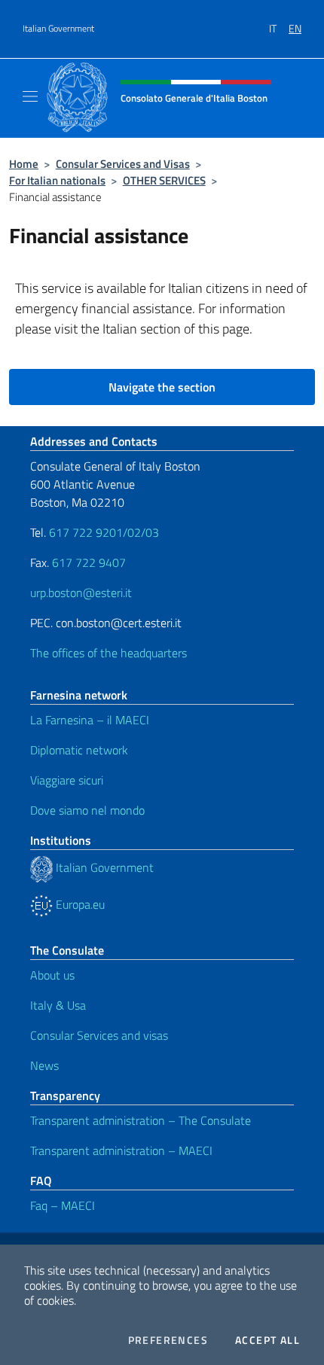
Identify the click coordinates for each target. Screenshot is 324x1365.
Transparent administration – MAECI (121, 1150)
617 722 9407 (89, 562)
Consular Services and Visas (123, 163)
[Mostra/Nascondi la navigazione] (30, 96)
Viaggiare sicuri (66, 780)
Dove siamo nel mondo (87, 810)
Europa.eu (79, 904)
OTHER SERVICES (164, 180)
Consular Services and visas (99, 1035)
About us (52, 975)
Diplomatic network (79, 750)
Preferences (168, 1340)
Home (23, 163)
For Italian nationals (57, 180)
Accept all (267, 1340)
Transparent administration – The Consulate (140, 1120)
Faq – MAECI (62, 1205)
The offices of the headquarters (108, 653)
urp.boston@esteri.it (81, 592)
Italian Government (58, 28)
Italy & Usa (58, 1005)
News (44, 1065)
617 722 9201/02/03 (104, 532)
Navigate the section (162, 387)
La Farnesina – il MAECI (89, 720)
